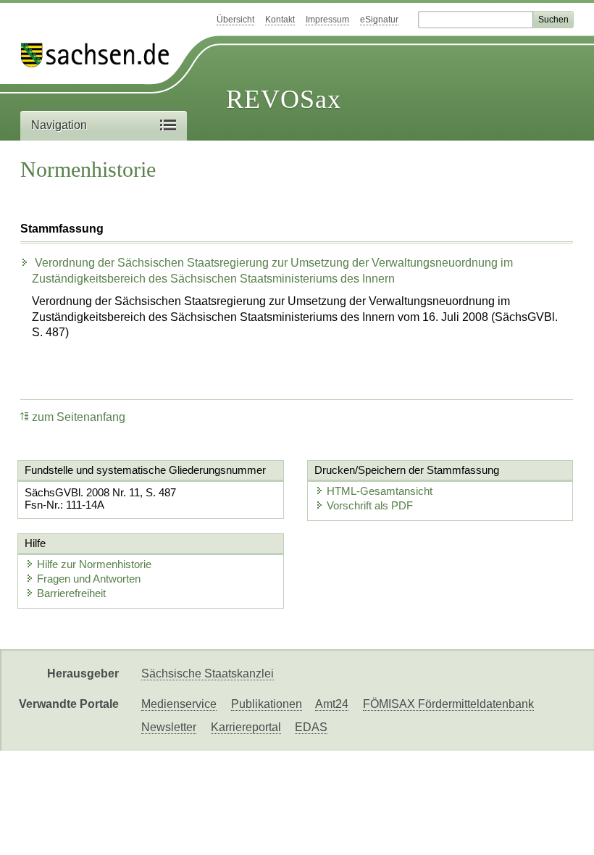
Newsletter (168, 727)
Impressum (327, 19)
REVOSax (283, 99)
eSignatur (379, 19)
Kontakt (280, 19)
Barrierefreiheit (71, 593)
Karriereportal (246, 727)
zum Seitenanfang (78, 417)
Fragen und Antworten (89, 578)
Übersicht (235, 19)
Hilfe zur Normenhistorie (94, 564)
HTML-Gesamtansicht (379, 491)
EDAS (311, 727)
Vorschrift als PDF (370, 505)
